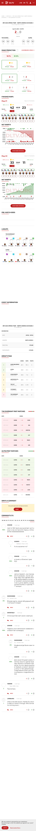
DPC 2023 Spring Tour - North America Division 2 (18, 23)
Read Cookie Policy (15, 827)
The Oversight (6, 37)
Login (17, 509)
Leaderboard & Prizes (27, 50)
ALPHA (30, 37)
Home (3, 16)
